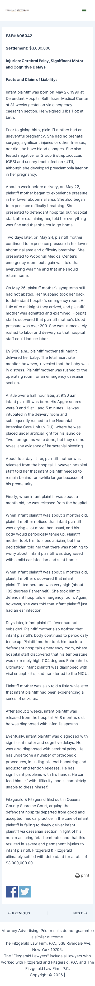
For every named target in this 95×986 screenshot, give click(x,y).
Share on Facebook (12, 891)
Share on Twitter (25, 891)
